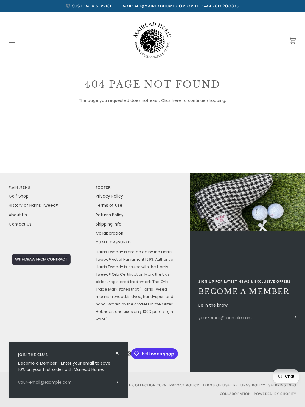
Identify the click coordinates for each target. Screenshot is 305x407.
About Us (18, 215)
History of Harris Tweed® (33, 205)
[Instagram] (128, 353)
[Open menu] (18, 41)
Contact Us (20, 224)
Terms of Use (109, 205)
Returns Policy (110, 215)
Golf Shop (19, 196)
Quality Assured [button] (113, 242)
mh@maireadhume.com (160, 6)
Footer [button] (103, 187)
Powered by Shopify (275, 394)
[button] (50, 241)
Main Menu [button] (20, 187)
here (176, 100)
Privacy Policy (109, 196)
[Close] (119, 350)
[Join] (113, 382)
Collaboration (109, 233)
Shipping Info (109, 224)
